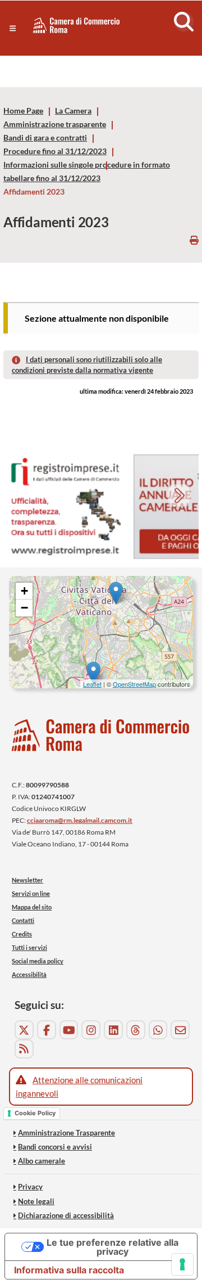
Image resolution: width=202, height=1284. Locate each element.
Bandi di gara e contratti (45, 137)
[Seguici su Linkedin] (113, 1029)
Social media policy (37, 961)
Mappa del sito (32, 907)
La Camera (73, 110)
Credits (22, 934)
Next (180, 497)
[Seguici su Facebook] (46, 1029)
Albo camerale (41, 1160)
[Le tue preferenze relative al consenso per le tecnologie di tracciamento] (182, 1264)
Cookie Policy (35, 1113)
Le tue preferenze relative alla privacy (112, 1247)
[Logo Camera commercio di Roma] (101, 735)
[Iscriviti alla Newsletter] (180, 1029)
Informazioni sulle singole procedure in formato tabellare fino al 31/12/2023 (86, 171)
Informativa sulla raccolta (69, 1270)
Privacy (30, 1186)
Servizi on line (31, 893)
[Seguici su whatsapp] (158, 1029)
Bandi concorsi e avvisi (55, 1146)
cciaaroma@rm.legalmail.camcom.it (79, 820)
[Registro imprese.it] (65, 507)
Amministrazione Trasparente (66, 1132)
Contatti (23, 920)
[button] (12, 28)
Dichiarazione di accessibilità (66, 1215)
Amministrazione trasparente (54, 124)
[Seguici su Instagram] (90, 1029)
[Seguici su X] (24, 1029)
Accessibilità (29, 974)
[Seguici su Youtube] (69, 1029)
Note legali (36, 1201)
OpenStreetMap (134, 683)
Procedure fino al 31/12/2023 (55, 151)
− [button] (24, 608)
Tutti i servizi (29, 947)
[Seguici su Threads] (135, 1029)
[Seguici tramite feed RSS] (24, 1048)
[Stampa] (194, 240)
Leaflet (92, 683)
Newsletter (27, 880)
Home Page (23, 110)
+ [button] (24, 591)
